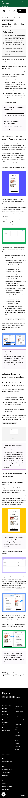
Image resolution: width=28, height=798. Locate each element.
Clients (16, 740)
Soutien (4, 764)
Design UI (4, 708)
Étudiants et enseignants (17, 737)
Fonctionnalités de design (19, 707)
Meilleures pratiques (7, 761)
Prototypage (5, 714)
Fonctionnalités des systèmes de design (19, 718)
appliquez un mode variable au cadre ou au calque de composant (12, 544)
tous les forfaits (16, 37)
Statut (3, 792)
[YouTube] (7, 697)
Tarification (17, 729)
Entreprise (17, 732)
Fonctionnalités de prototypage (19, 713)
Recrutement (5, 780)
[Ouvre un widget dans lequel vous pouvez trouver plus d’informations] (22, 795)
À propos (4, 783)
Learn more (5, 5)
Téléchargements (6, 772)
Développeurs (5, 766)
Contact (17, 749)
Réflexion (4, 725)
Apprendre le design (7, 769)
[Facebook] (13, 697)
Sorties (4, 778)
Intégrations (17, 746)
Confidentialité (5, 789)
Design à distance (6, 730)
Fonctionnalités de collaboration (19, 723)
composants (18, 351)
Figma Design (5, 17)
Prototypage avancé (7, 20)
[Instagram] (10, 697)
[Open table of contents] (3, 794)
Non (23, 674)
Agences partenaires (7, 786)
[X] (3, 697)
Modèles (4, 727)
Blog (3, 758)
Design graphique (6, 717)
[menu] (21, 697)
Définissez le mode (10, 255)
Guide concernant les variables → (15, 113)
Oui (16, 674)
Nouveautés (5, 775)
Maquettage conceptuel (5, 721)
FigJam (16, 727)
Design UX (4, 711)
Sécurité (17, 743)
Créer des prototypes (16, 17)
